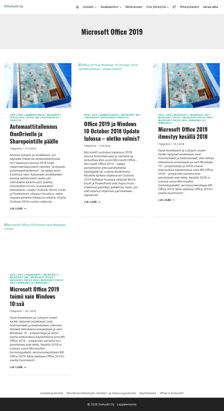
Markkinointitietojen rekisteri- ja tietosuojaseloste (101, 393)
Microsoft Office (169, 117)
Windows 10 (196, 120)
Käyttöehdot (147, 393)
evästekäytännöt (51, 393)
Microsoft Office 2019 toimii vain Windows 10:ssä (34, 296)
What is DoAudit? (172, 393)
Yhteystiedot (189, 7)
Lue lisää (18, 208)
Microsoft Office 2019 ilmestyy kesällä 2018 (183, 133)
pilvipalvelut (50, 117)
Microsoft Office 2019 (100, 117)
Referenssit (133, 7)
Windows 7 (165, 122)
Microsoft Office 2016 (197, 117)
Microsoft (181, 114)
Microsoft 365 (130, 114)
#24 (19, 148)
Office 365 (32, 117)
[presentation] (37, 85)
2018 (12, 114)
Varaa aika (210, 7)
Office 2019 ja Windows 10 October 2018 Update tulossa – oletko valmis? (112, 131)
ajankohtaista (35, 114)
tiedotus (16, 120)
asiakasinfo (33, 274)
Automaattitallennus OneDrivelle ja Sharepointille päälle (34, 133)
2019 (20, 114)
